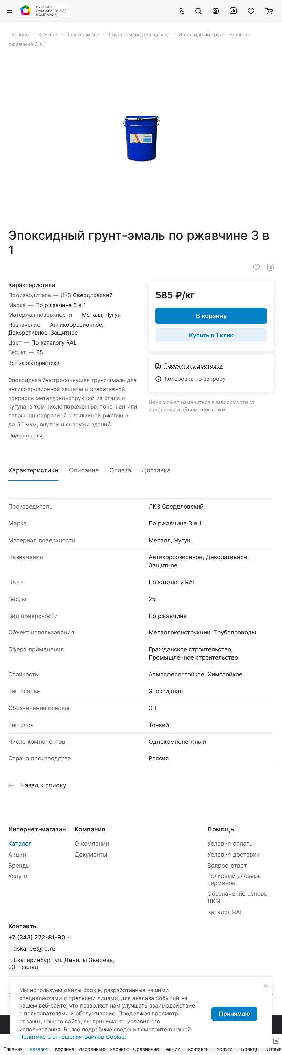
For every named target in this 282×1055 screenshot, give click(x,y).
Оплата (120, 470)
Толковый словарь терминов (234, 879)
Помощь (220, 829)
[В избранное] (256, 267)
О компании (92, 843)
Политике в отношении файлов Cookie (71, 1037)
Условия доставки (233, 854)
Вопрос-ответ (227, 865)
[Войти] (216, 10)
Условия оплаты (230, 843)
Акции (17, 854)
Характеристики (33, 470)
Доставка (156, 470)
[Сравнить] (270, 267)
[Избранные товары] (251, 10)
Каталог (19, 843)
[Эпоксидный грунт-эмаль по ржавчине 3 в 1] (141, 138)
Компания (90, 829)
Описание (84, 470)
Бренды (19, 865)
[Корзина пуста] (269, 10)
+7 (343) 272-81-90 (36, 937)
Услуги (18, 876)
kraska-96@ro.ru (31, 948)
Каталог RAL (225, 912)
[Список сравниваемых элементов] (233, 10)
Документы (91, 854)
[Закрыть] (265, 985)
